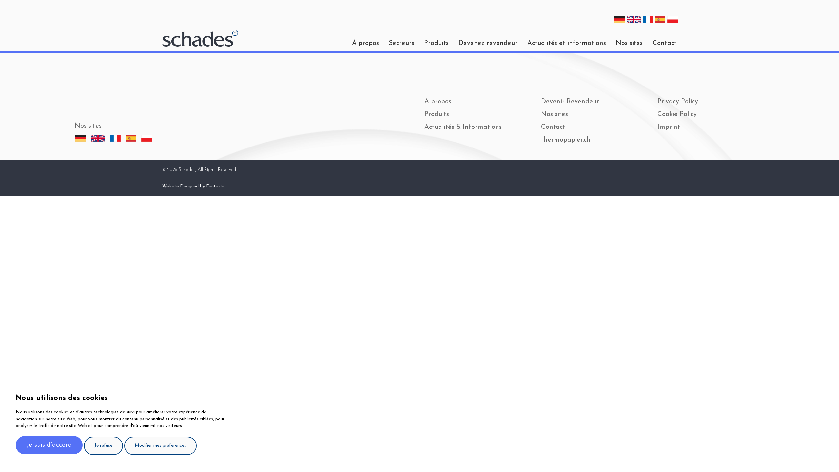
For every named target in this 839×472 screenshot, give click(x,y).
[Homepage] (200, 38)
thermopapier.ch (566, 140)
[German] (619, 19)
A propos (437, 101)
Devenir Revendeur (570, 101)
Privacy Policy (677, 101)
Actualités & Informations (463, 127)
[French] (648, 19)
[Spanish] (660, 19)
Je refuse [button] (103, 445)
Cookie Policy (677, 114)
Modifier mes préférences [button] (160, 445)
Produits (436, 43)
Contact (665, 43)
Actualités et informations (566, 43)
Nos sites (629, 43)
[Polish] (672, 19)
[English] (634, 19)
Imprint (668, 127)
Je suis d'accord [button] (49, 445)
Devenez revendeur (488, 43)
